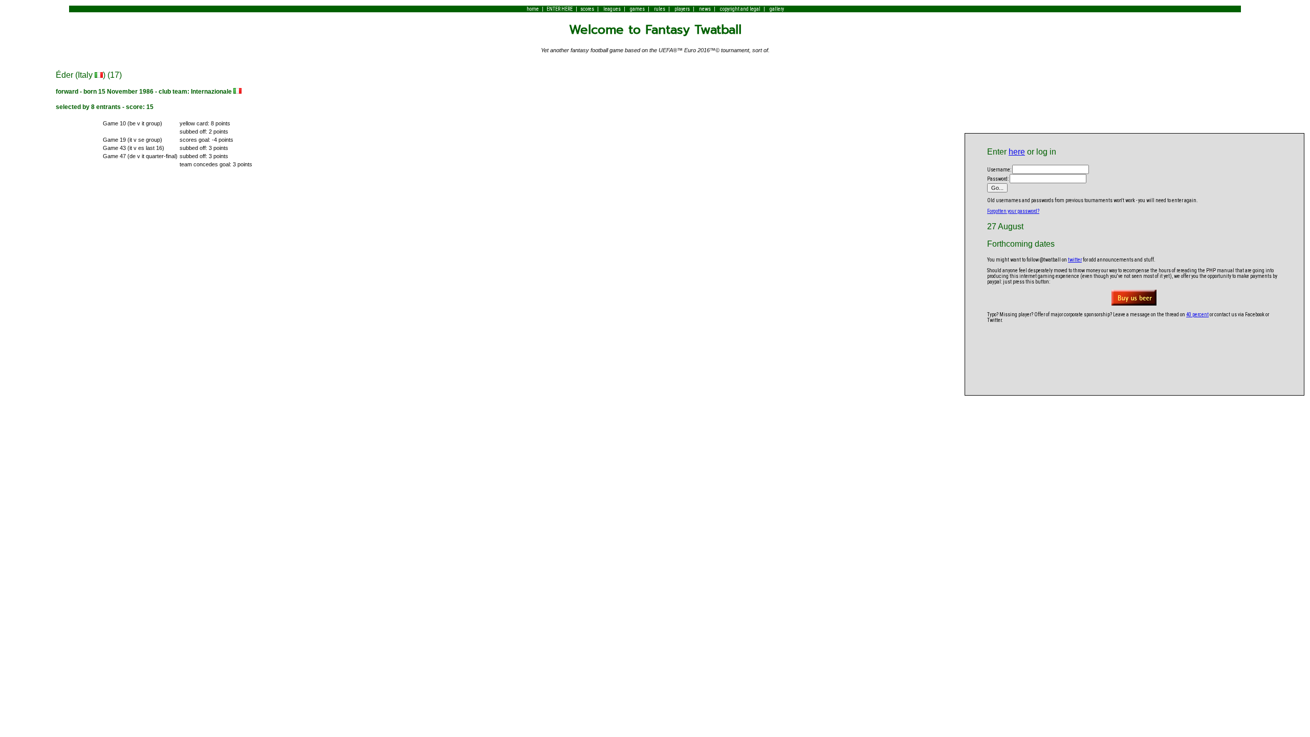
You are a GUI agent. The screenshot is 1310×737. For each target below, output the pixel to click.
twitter (1075, 260)
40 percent (1197, 314)
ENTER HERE (560, 9)
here (1017, 151)
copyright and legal (740, 9)
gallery (777, 9)
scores (587, 9)
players (682, 9)
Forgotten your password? (1013, 211)
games (637, 9)
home (533, 9)
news (705, 9)
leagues (612, 9)
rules (659, 9)
